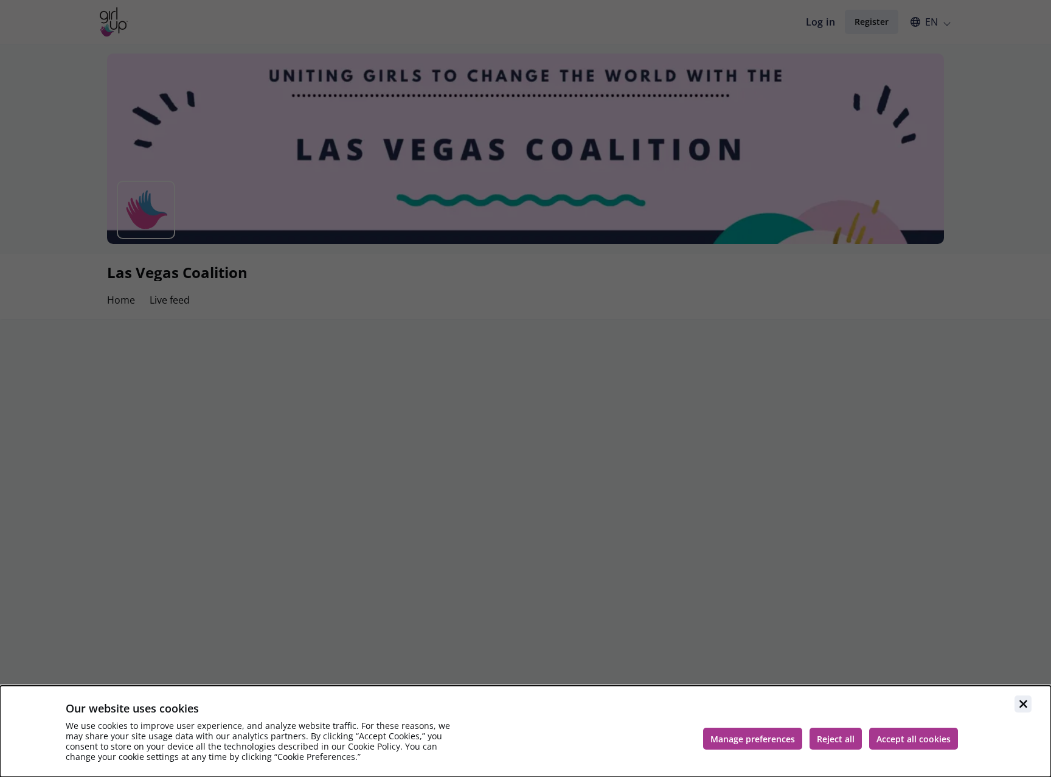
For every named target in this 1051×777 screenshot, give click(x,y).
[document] (525, 731)
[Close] (1023, 704)
